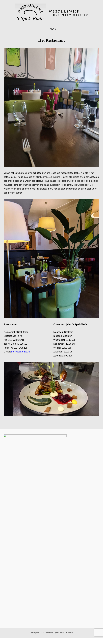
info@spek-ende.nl (20, 351)
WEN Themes (68, 633)
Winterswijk (64, 11)
